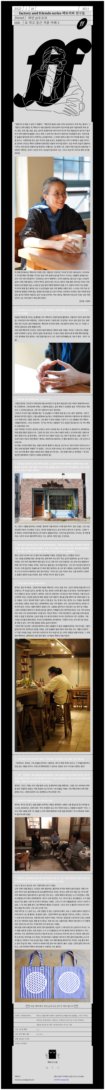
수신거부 (56, 1080)
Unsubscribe (64, 1080)
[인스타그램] (58, 1068)
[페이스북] (52, 1068)
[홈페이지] (46, 1068)
